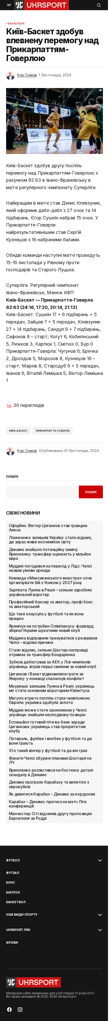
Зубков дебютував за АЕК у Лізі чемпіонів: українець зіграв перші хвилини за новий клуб (52, 664)
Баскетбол (16, 23)
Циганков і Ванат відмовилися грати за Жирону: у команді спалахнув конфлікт (46, 676)
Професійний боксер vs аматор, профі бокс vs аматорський (51, 604)
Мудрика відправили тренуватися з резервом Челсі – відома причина (53, 640)
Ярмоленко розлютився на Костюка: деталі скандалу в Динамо (51, 772)
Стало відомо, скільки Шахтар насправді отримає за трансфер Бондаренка (48, 652)
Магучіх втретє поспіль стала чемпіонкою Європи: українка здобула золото (49, 700)
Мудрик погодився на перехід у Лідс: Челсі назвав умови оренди (50, 568)
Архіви (12, 942)
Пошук (91, 492)
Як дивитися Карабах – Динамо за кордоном (52, 794)
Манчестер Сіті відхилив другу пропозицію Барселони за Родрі (50, 816)
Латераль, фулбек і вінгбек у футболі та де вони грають (50, 740)
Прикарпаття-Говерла (53, 430)
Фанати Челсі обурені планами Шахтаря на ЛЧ (50, 760)
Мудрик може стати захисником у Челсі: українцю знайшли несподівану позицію (48, 712)
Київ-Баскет (18, 430)
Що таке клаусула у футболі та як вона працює (46, 616)
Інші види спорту (21, 914)
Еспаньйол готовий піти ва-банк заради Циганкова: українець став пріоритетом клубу (47, 726)
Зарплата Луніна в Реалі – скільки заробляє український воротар (50, 592)
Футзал (12, 873)
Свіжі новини (23, 513)
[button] (9, 5)
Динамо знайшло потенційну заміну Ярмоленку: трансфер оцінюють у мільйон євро (50, 554)
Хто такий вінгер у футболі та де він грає (48, 750)
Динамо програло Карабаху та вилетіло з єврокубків (49, 784)
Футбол (13, 860)
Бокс (10, 882)
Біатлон (13, 892)
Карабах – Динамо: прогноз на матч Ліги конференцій (47, 804)
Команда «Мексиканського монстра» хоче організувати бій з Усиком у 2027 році (50, 580)
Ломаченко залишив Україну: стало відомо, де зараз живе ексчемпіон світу (50, 539)
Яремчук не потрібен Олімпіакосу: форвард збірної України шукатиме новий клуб (51, 628)
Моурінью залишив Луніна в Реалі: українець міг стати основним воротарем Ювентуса (52, 688)
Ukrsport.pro (18, 930)
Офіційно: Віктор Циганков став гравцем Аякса (48, 527)
